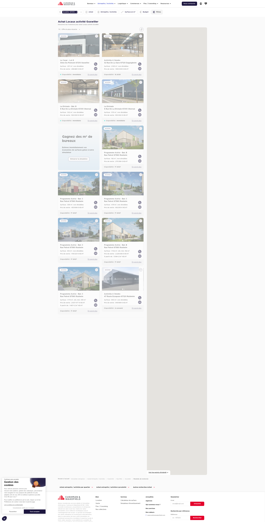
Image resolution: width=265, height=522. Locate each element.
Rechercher (197, 518)
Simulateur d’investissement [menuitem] (130, 503)
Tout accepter (35, 511)
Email (172, 500)
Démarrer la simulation (78, 159)
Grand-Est (110, 479)
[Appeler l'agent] (95, 64)
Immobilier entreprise (78, 479)
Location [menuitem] (99, 500)
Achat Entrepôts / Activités (96, 479)
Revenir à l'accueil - (64, 478)
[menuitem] (201, 3)
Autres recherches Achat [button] (142, 487)
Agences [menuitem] (149, 501)
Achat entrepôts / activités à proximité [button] (111, 487)
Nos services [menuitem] (150, 508)
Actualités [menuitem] (149, 497)
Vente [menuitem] (98, 503)
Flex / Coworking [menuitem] (102, 506)
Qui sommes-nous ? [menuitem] (153, 504)
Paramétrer (13, 511)
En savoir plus (92, 74)
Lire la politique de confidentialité (13, 505)
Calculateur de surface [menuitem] (128, 500)
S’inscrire (197, 503)
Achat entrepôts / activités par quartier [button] (75, 487)
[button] (76, 12)
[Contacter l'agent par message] (95, 68)
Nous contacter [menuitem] (189, 3)
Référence (174, 514)
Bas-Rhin (120, 479)
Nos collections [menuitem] (101, 509)
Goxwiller (128, 479)
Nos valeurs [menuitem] (150, 512)
